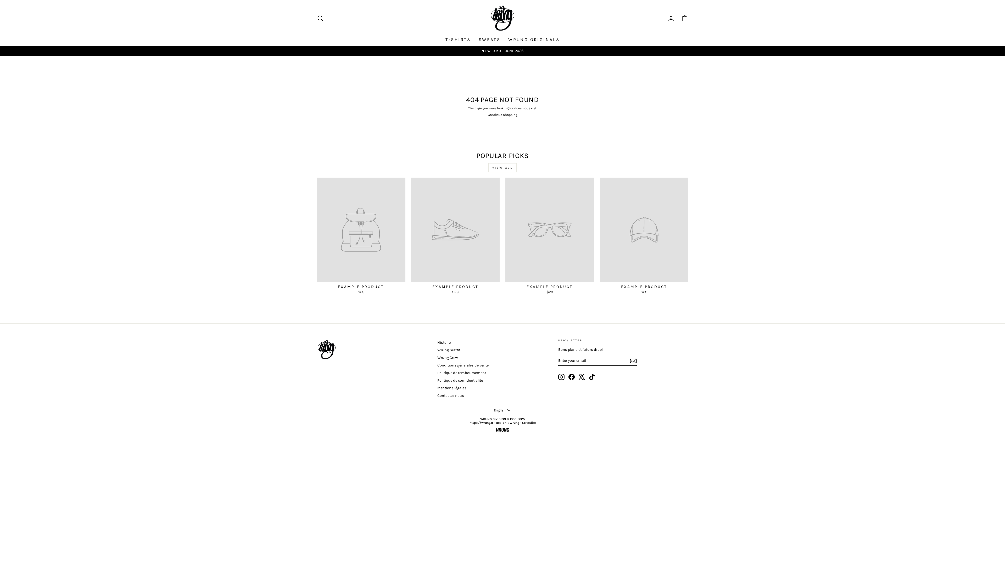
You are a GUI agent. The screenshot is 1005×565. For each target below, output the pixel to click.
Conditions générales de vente (463, 365)
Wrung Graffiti (449, 350)
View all (502, 168)
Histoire (444, 342)
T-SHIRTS (458, 39)
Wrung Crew (447, 357)
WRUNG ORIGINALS (534, 39)
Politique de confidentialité (460, 380)
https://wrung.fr (481, 423)
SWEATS (489, 39)
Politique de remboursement (461, 373)
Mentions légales (451, 388)
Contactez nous (450, 395)
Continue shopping (502, 115)
